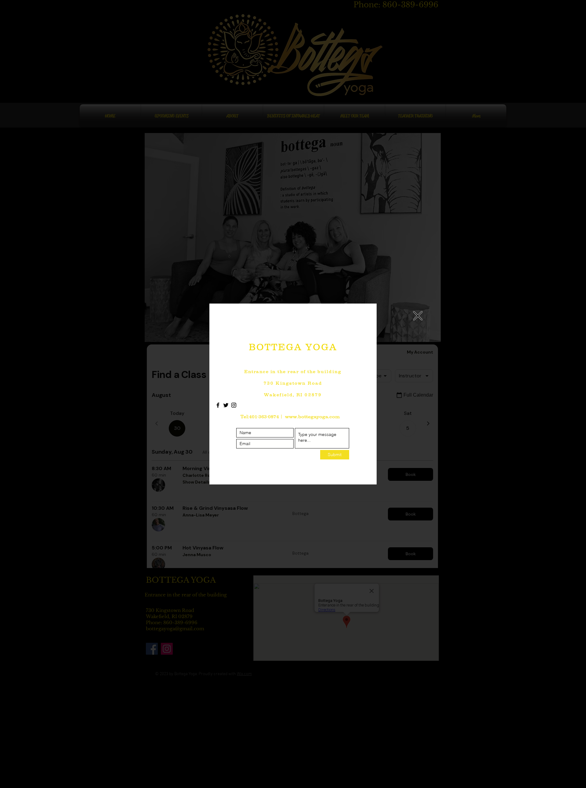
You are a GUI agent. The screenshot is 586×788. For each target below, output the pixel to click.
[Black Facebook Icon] (218, 405)
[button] (417, 315)
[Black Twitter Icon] (225, 405)
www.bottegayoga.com (312, 416)
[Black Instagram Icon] (233, 405)
